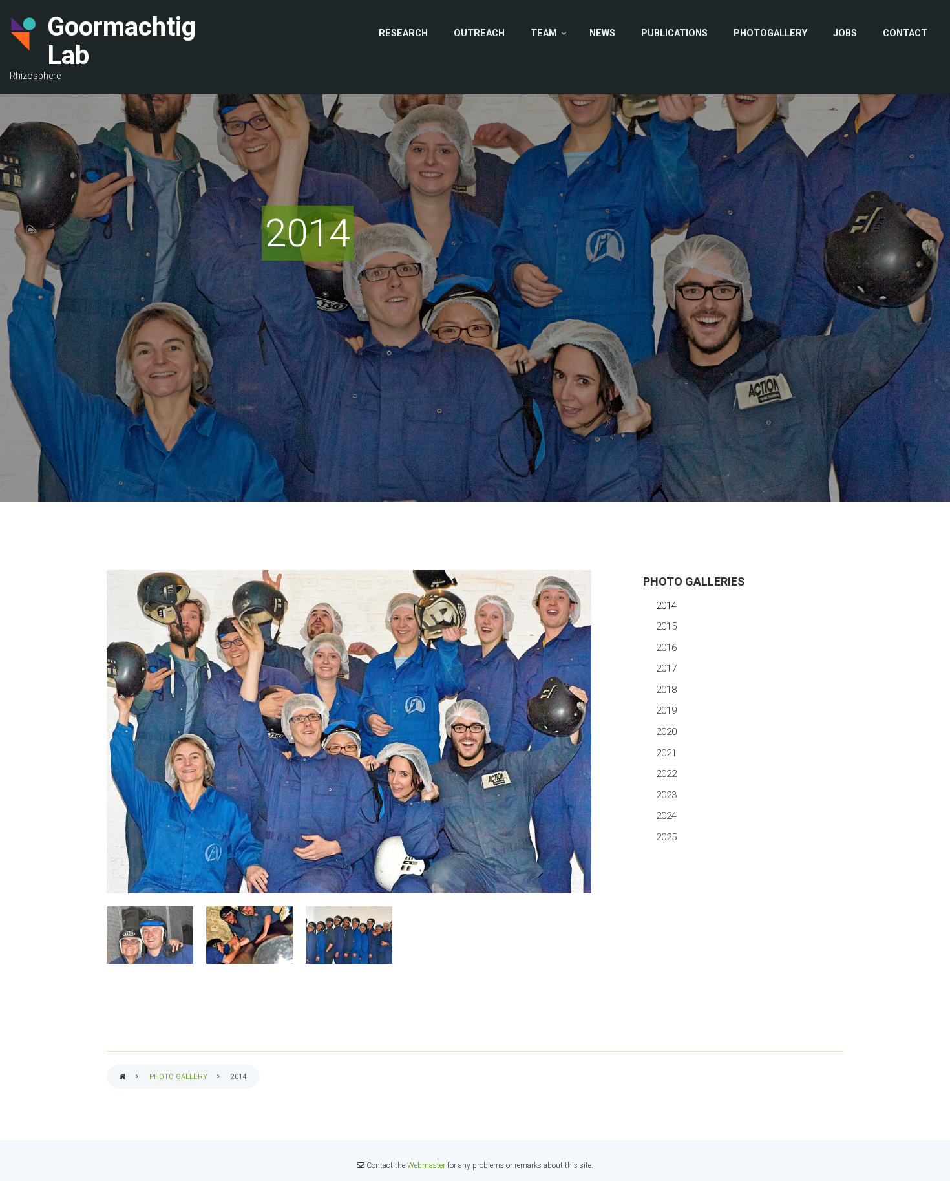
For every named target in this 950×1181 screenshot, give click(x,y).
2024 (666, 816)
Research (403, 33)
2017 (666, 668)
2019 (666, 710)
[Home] (23, 34)
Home (123, 1077)
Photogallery (770, 33)
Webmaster (426, 1165)
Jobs (845, 33)
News (602, 33)
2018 (666, 690)
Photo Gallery (178, 1076)
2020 (666, 732)
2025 (666, 837)
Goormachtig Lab (121, 41)
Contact (905, 33)
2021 (666, 753)
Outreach (479, 33)
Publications (674, 33)
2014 (666, 606)
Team (544, 33)
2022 (666, 774)
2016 (666, 648)
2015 (666, 626)
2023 (666, 795)
